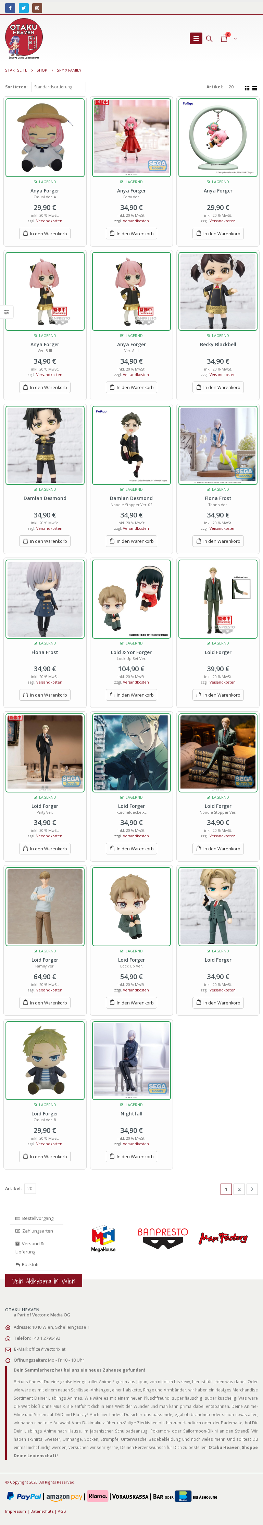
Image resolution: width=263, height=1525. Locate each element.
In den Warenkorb (48, 234)
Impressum (15, 1511)
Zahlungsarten (37, 1231)
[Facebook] (10, 8)
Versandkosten (49, 220)
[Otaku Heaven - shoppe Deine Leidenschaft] (24, 38)
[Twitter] (24, 8)
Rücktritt (29, 1264)
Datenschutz (41, 1511)
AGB (62, 1511)
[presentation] (75, 1244)
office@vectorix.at (47, 1349)
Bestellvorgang (36, 1218)
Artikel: (214, 87)
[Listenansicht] (255, 87)
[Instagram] (37, 8)
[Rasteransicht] (247, 87)
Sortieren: (16, 87)
